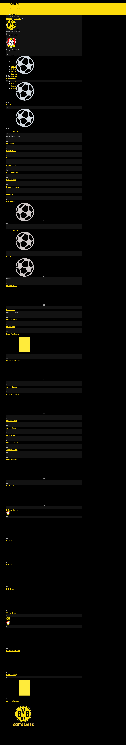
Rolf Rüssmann (11, 158)
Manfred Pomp (11, 486)
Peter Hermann (11, 459)
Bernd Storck (11, 151)
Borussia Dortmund (17, 9)
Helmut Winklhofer (13, 360)
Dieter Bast (10, 327)
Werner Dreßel (11, 286)
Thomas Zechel (11, 450)
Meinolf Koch (11, 165)
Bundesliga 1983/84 (13, 19)
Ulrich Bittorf (11, 435)
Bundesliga (15, 30)
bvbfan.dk (14, 4)
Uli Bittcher (10, 194)
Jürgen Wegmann (12, 131)
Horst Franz (10, 310)
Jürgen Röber (11, 428)
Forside (14, 14)
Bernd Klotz (10, 105)
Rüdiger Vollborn (12, 319)
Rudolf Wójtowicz (12, 334)
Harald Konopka (12, 172)
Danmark (14, 35)
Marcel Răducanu (12, 187)
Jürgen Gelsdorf (12, 387)
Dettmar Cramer (12, 510)
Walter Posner (11, 421)
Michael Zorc (11, 180)
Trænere (13, 81)
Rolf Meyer (10, 143)
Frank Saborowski (12, 394)
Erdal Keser (10, 78)
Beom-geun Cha (12, 442)
